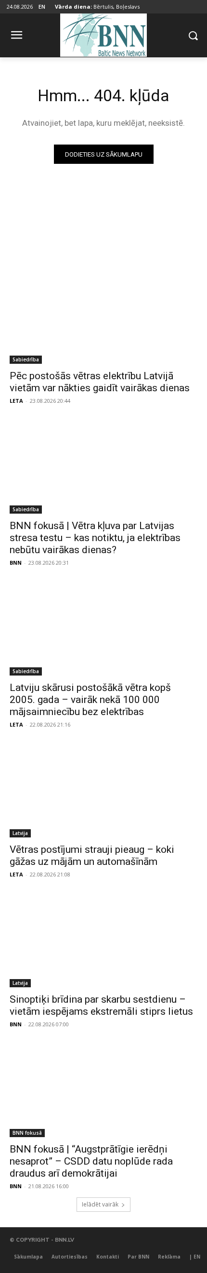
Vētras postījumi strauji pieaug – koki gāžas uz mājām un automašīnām (92, 855)
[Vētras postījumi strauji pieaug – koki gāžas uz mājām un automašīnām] (103, 790)
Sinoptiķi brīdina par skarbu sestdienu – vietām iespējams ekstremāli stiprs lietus (101, 1005)
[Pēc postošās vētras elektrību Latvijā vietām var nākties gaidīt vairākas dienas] (103, 317)
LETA (16, 400)
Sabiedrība (26, 359)
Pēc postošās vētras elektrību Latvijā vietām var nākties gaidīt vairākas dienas (100, 382)
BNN (16, 562)
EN (42, 6)
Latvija (20, 833)
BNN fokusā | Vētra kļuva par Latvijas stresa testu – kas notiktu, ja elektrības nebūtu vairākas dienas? (95, 538)
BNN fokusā (27, 1132)
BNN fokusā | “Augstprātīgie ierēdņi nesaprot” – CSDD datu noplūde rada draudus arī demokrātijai (91, 1161)
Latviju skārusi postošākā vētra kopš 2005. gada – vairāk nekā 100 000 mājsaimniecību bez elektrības (90, 699)
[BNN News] (103, 33)
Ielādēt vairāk (100, 1204)
